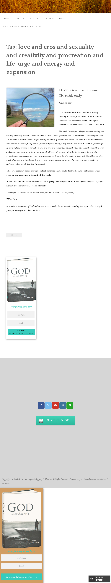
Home (6, 18)
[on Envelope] (69, 405)
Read (32, 18)
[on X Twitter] (48, 405)
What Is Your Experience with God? (23, 26)
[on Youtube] (55, 405)
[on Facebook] (41, 405)
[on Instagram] (62, 405)
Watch (63, 18)
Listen (47, 18)
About (18, 18)
